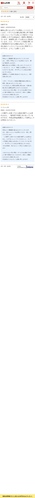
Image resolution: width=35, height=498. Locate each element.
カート (29, 4)
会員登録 (19, 4)
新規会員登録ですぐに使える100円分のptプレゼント (17, 496)
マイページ (24, 4)
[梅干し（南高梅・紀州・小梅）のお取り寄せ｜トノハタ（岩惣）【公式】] (5, 3)
